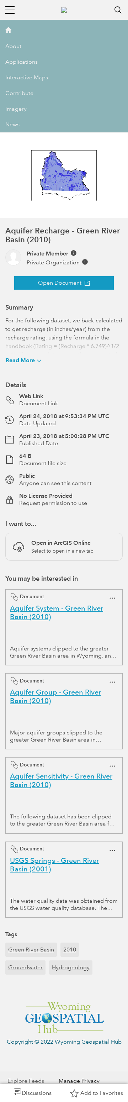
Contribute (19, 93)
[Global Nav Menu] (10, 10)
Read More (20, 360)
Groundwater (25, 967)
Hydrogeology (71, 967)
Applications (21, 61)
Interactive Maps (26, 77)
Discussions (37, 1093)
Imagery (16, 108)
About (13, 46)
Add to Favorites (101, 1093)
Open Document (59, 282)
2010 (69, 949)
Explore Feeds (25, 1080)
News (12, 124)
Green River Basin (31, 949)
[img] (73, 253)
